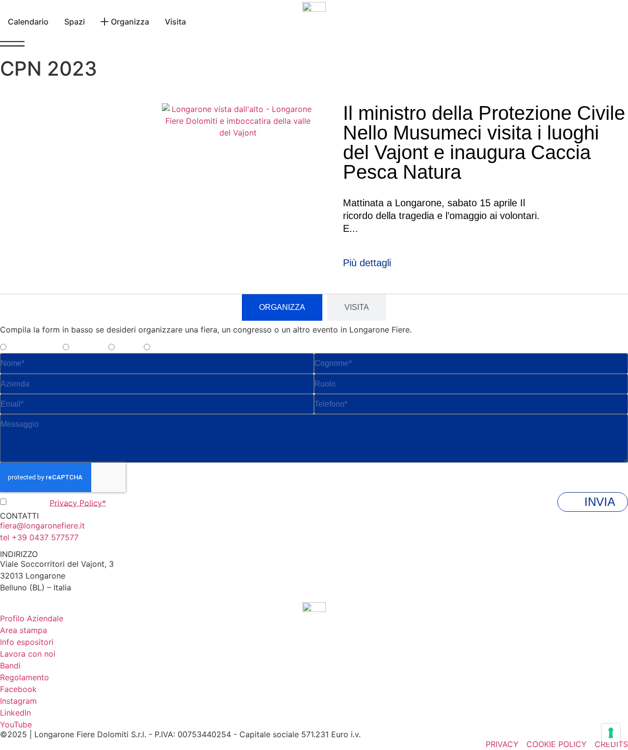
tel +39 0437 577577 (39, 537)
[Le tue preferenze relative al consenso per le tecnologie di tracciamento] (611, 732)
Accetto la (57, 502)
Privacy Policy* (78, 502)
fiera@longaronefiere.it (42, 525)
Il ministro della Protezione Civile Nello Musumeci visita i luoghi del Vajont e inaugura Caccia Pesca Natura (484, 142)
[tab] (282, 307)
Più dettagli (367, 262)
